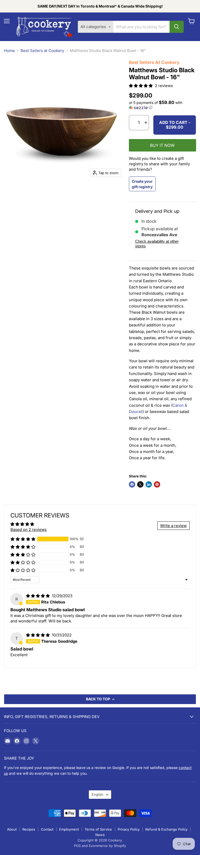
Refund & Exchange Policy (166, 829)
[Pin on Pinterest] (157, 484)
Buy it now (162, 145)
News (100, 835)
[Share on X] (140, 484)
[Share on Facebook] (132, 484)
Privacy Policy (129, 829)
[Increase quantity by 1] (146, 122)
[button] (141, 85)
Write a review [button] (173, 525)
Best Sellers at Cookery (42, 50)
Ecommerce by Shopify (107, 846)
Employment (69, 829)
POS (77, 846)
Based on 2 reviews (28, 529)
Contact (47, 829)
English (97, 794)
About (12, 829)
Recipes (28, 829)
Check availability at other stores (157, 243)
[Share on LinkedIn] (149, 484)
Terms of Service (98, 829)
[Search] (177, 27)
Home (9, 50)
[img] (38, 595)
